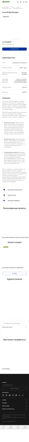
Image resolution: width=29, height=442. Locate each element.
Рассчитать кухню (15, 49)
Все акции (14, 273)
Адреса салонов (14, 388)
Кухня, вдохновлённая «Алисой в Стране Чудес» (15, 237)
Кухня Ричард (6, 369)
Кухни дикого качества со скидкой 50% (12, 267)
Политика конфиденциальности (9, 421)
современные (6, 16)
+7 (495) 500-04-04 (7, 385)
